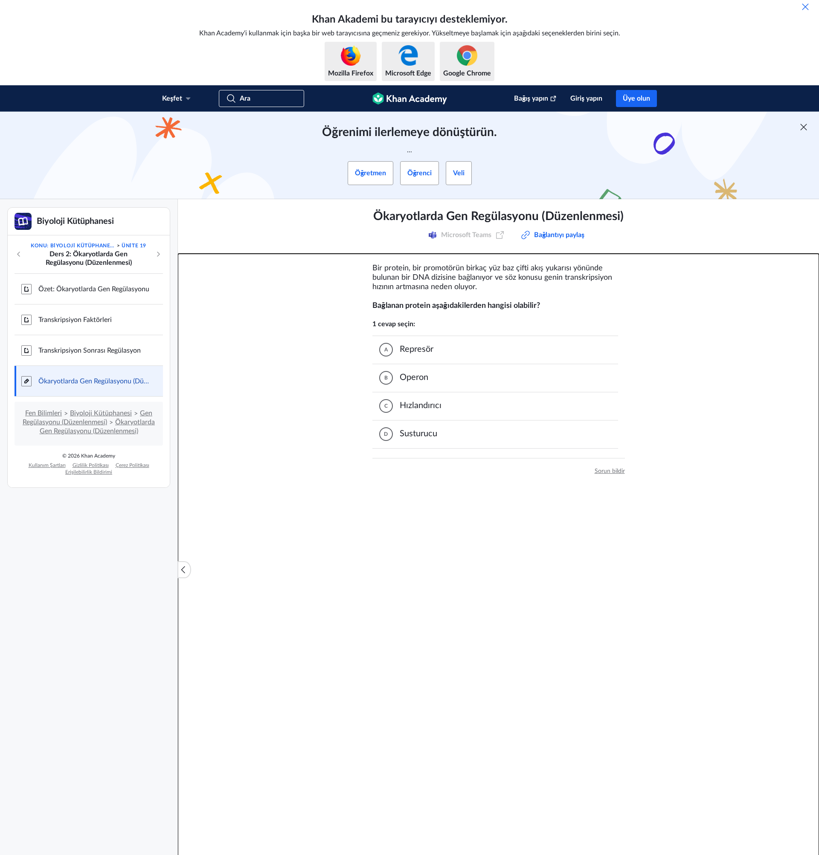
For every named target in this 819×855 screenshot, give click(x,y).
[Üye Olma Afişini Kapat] (803, 127)
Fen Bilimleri (43, 413)
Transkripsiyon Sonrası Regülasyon (89, 350)
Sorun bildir (610, 471)
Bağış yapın (531, 98)
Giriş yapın (586, 98)
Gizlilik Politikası (91, 465)
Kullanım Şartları (47, 465)
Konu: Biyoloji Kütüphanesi (73, 245)
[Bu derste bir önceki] (19, 254)
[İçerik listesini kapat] (184, 569)
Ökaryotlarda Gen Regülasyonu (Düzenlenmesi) (93, 381)
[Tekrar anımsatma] (805, 7)
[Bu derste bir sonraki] (158, 254)
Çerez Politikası (132, 465)
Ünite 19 (134, 245)
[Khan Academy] (409, 98)
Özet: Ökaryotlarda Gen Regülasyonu (93, 289)
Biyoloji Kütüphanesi (101, 413)
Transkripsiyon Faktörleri (75, 319)
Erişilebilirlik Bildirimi (88, 472)
